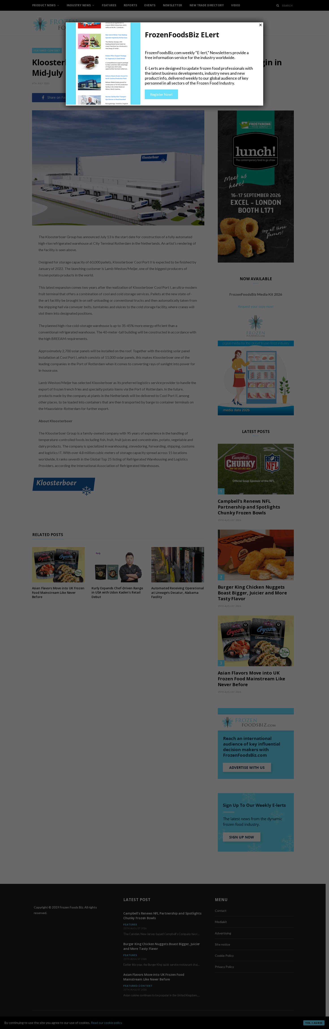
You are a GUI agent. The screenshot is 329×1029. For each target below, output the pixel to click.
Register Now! (161, 94)
